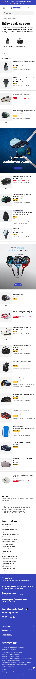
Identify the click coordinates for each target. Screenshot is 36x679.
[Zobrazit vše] (2, 18)
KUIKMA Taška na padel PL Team (22, 176)
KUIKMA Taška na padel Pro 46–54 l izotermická (23, 346)
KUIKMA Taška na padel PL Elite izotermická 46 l (22, 195)
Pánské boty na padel (8, 544)
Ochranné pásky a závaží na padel (12, 527)
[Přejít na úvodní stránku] (16, 8)
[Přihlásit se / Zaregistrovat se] (28, 8)
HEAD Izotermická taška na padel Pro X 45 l (23, 475)
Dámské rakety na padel (9, 561)
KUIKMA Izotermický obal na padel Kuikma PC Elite (23, 78)
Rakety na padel (6, 551)
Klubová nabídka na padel (9, 549)
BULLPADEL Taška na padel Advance (23, 394)
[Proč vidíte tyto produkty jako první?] (2, 58)
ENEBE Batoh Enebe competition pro (23, 428)
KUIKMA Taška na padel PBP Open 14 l (24, 62)
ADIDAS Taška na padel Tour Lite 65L (23, 378)
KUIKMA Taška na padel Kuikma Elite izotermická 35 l (24, 111)
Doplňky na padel (7, 532)
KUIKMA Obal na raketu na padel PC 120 (23, 229)
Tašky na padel (20, 46)
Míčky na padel (6, 566)
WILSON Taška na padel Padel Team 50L (24, 459)
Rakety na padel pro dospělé (10, 534)
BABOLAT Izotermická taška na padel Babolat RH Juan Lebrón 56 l (23, 312)
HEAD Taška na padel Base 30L (22, 442)
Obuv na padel (6, 536)
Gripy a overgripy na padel (9, 556)
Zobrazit (18, 168)
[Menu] (4, 8)
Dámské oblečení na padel (9, 529)
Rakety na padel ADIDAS (9, 568)
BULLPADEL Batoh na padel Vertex (23, 361)
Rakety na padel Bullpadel (9, 558)
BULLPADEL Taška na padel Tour (22, 94)
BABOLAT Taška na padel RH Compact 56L (21, 411)
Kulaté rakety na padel (8, 571)
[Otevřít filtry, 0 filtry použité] (4, 54)
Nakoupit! (18, 284)
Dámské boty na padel (8, 541)
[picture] (6, 67)
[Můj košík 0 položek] (32, 8)
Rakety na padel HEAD (8, 563)
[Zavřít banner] (33, 2)
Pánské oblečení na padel (9, 539)
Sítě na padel (5, 554)
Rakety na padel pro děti (9, 546)
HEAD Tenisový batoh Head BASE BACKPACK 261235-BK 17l (23, 213)
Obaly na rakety (7, 46)
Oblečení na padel (7, 524)
